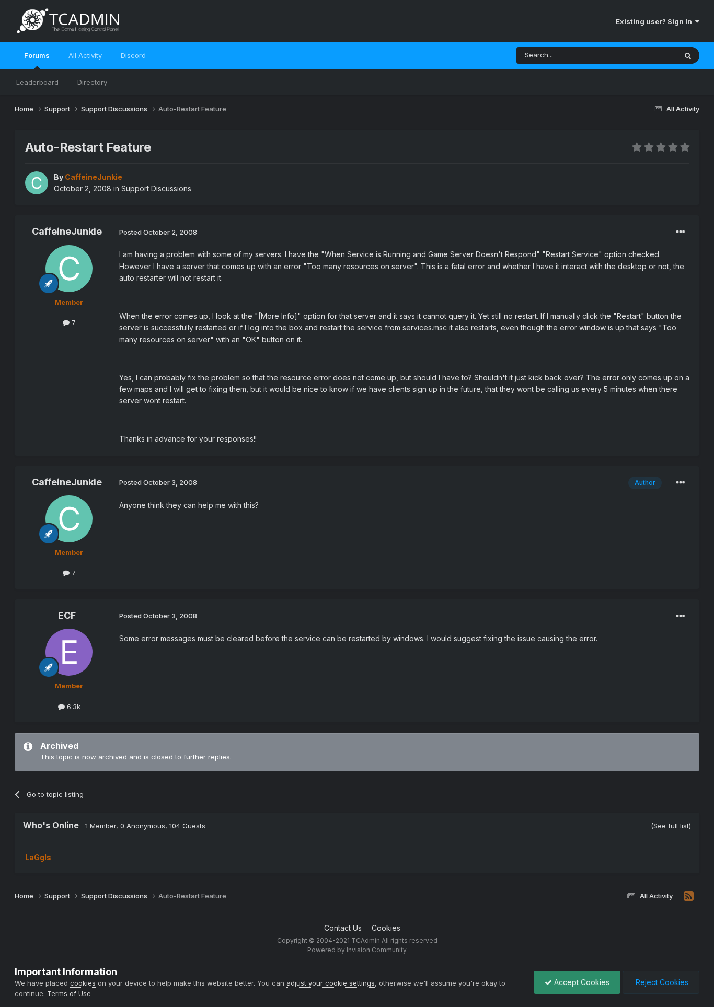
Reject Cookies (661, 982)
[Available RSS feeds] (688, 896)
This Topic (645, 55)
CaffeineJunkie (67, 231)
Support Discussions (156, 188)
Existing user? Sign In (655, 21)
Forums (37, 55)
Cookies (386, 927)
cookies (83, 983)
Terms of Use (69, 993)
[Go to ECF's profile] (69, 652)
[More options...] (680, 232)
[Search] (687, 55)
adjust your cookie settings (330, 983)
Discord (133, 55)
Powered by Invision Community (357, 950)
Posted (158, 232)
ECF (67, 615)
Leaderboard (37, 82)
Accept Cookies (580, 982)
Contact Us (343, 927)
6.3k (72, 706)
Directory (92, 82)
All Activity (85, 55)
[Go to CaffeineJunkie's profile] (36, 182)
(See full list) (671, 825)
